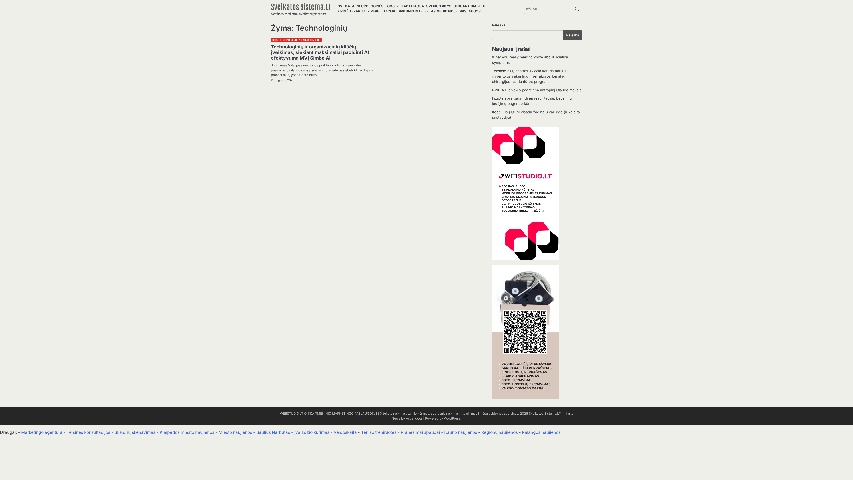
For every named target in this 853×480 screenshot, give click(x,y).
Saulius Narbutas (273, 432)
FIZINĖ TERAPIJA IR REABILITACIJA (366, 11)
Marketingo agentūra (41, 432)
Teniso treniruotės (379, 432)
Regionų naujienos (499, 432)
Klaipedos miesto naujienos (187, 432)
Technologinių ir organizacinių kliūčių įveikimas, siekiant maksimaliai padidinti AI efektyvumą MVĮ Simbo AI (320, 52)
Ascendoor (414, 418)
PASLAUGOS (470, 11)
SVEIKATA (346, 6)
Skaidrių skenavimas (134, 432)
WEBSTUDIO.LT (291, 413)
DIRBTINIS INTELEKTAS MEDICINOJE (427, 11)
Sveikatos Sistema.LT (301, 6)
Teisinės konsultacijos (88, 432)
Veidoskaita (345, 432)
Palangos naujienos (541, 432)
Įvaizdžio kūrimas (311, 432)
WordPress (452, 418)
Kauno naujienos (460, 432)
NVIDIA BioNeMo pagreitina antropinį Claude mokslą (537, 90)
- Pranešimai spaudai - (421, 432)
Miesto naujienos (235, 432)
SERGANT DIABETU (469, 6)
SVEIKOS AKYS (438, 6)
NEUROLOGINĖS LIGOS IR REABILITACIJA (390, 6)
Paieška (498, 25)
